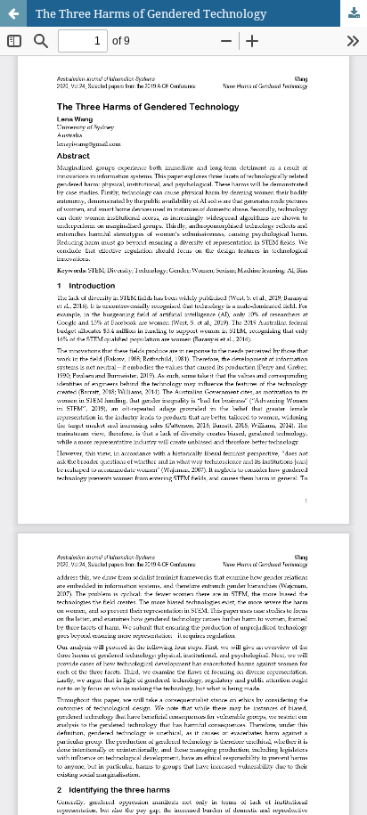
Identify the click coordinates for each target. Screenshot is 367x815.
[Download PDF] (353, 13)
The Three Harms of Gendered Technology (151, 13)
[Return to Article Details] (13, 13)
